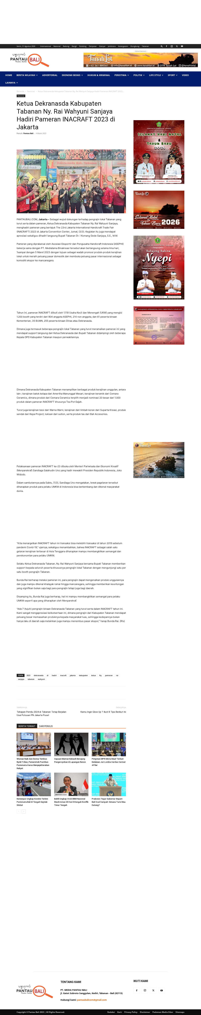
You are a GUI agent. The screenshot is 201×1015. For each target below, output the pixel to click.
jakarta (73, 675)
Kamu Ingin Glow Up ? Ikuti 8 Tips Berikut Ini (103, 711)
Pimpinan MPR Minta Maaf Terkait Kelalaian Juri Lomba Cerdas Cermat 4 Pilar (109, 762)
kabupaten (83, 675)
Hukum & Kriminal (98, 75)
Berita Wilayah (25, 75)
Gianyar (102, 46)
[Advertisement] (94, 22)
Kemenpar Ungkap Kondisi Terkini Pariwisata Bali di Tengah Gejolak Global (32, 802)
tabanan (31, 679)
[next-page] (24, 811)
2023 (28, 675)
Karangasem (123, 46)
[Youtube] (182, 46)
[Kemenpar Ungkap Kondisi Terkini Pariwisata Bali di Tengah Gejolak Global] (34, 784)
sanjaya (21, 679)
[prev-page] (19, 811)
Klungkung (134, 46)
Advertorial (49, 75)
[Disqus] (71, 860)
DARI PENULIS (46, 726)
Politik (137, 75)
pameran (109, 675)
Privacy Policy (130, 1012)
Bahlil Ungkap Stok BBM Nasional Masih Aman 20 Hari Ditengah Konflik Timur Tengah (71, 802)
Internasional (45, 46)
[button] (161, 46)
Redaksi (111, 1012)
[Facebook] (166, 46)
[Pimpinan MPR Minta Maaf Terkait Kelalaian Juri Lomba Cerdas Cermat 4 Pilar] (109, 744)
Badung (66, 46)
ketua (93, 675)
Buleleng (82, 46)
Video (185, 75)
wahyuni (41, 679)
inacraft (63, 675)
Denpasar (93, 46)
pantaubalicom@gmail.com (92, 999)
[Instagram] (171, 46)
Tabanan (145, 46)
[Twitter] (176, 46)
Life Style (155, 75)
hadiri (54, 675)
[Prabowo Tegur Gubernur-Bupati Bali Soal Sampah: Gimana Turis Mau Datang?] (109, 784)
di (47, 675)
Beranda (20, 91)
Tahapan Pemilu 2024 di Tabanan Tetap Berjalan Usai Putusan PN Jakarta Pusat (41, 713)
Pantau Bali (28, 133)
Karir (119, 1012)
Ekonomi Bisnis (71, 75)
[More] (116, 140)
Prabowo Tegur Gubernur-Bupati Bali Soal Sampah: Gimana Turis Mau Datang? (108, 802)
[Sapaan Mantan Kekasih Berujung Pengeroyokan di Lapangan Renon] (71, 744)
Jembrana (112, 46)
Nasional (56, 46)
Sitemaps (180, 1012)
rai (117, 675)
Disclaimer (145, 1012)
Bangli (74, 46)
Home (8, 75)
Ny (100, 675)
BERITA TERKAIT (27, 726)
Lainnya (10, 82)
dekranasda (38, 675)
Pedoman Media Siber (162, 1012)
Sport (171, 75)
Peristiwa (120, 75)
